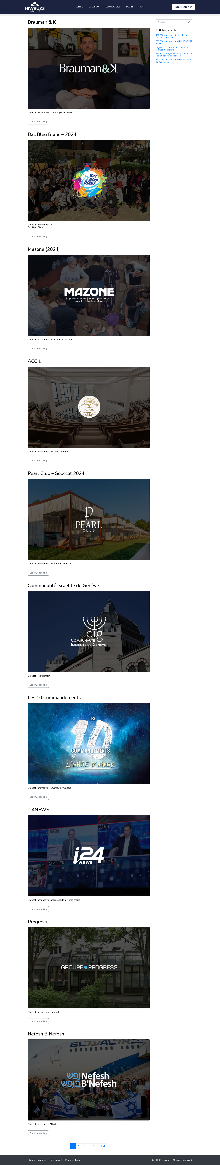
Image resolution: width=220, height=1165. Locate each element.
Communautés (113, 7)
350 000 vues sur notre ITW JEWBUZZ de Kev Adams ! (174, 60)
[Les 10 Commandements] (89, 743)
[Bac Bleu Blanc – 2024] (89, 180)
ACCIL (34, 361)
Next (102, 1146)
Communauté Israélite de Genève (63, 585)
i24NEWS (38, 809)
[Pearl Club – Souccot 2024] (89, 519)
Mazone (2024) (44, 249)
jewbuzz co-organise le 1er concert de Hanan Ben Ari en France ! (174, 54)
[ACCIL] (89, 407)
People (129, 7)
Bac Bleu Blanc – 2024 (52, 134)
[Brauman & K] (89, 68)
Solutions (94, 7)
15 (94, 1146)
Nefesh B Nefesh (46, 1034)
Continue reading (38, 121)
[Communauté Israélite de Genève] (89, 631)
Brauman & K (42, 22)
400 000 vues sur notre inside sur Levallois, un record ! (172, 36)
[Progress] (89, 967)
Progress (37, 922)
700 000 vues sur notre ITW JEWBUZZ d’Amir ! (174, 42)
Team (141, 7)
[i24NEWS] (89, 855)
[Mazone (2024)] (89, 295)
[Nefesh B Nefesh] (89, 1079)
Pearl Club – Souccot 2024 (56, 473)
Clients (79, 7)
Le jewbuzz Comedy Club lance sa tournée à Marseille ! (172, 48)
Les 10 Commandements (54, 697)
